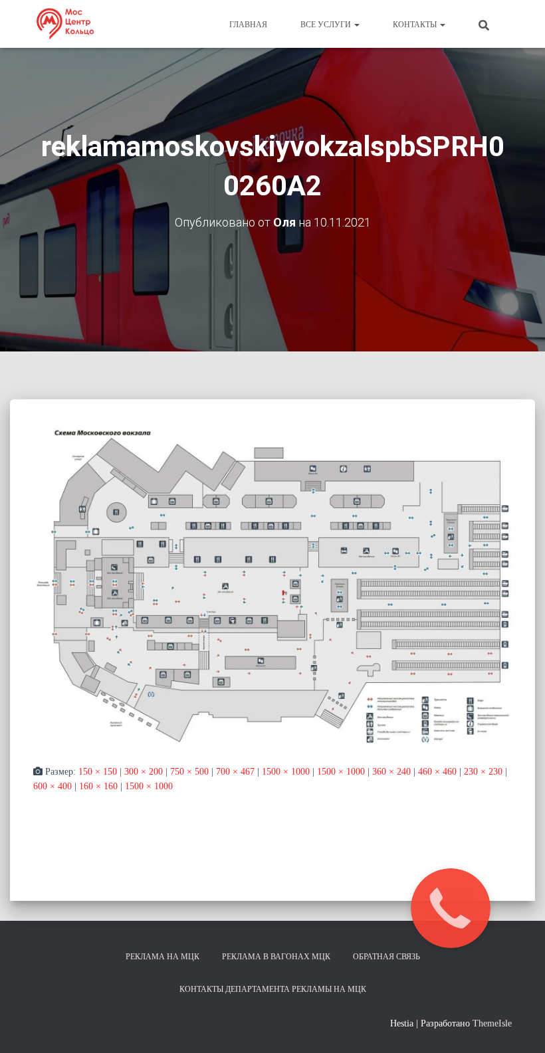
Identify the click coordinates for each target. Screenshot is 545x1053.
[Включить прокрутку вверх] (519, 1026)
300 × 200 (143, 772)
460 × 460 (437, 772)
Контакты (416, 24)
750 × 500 (189, 772)
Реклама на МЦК (162, 956)
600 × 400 (52, 786)
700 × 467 (235, 772)
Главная (248, 24)
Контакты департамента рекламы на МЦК (272, 989)
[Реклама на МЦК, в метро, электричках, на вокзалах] (64, 24)
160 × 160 (98, 786)
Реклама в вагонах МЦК (276, 956)
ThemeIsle (492, 1023)
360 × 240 (391, 772)
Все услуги (326, 24)
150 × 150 (97, 772)
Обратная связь (386, 956)
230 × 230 (483, 772)
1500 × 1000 (286, 772)
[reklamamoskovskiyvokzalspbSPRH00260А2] (272, 584)
